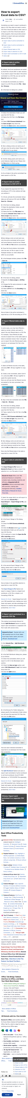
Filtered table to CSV (21, 1067)
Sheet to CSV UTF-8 (21, 1065)
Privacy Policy (10, 1090)
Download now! (12, 638)
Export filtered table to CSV (12, 49)
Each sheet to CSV (20, 1071)
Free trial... (5, 493)
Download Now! (14, 827)
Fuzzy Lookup (8, 871)
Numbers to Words (9, 930)
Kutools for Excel (6, 599)
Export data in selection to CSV (13, 51)
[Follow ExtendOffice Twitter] (6, 1075)
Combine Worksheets (16, 904)
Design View (8, 897)
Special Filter (7, 910)
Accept (7, 1094)
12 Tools (18, 915)
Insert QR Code (12, 926)
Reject (19, 1094)
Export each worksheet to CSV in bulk (15, 53)
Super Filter (17, 908)
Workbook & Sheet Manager (12, 899)
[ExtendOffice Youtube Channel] (9, 1075)
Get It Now (12, 607)
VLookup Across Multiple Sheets (14, 869)
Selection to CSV (20, 1069)
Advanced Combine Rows (15, 934)
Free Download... (13, 971)
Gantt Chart (15, 919)
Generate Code (16, 844)
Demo (17, 1074)
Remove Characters (12, 917)
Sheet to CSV (19, 1063)
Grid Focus (18, 895)
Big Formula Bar (18, 897)
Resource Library (9, 901)
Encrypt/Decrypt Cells (10, 906)
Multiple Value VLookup (18, 867)
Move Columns (21, 886)
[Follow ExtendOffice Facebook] (2, 1075)
